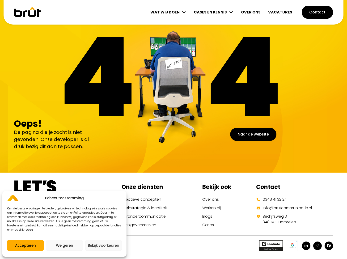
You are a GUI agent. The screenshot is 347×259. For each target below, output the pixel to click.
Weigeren (64, 245)
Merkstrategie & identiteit (144, 208)
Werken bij (211, 208)
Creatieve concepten (141, 199)
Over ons (251, 12)
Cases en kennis (210, 12)
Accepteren (25, 245)
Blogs (207, 216)
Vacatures (280, 12)
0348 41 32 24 (275, 199)
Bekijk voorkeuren (103, 245)
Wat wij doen (165, 12)
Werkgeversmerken (139, 225)
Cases (208, 225)
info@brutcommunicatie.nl (287, 208)
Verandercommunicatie (144, 216)
